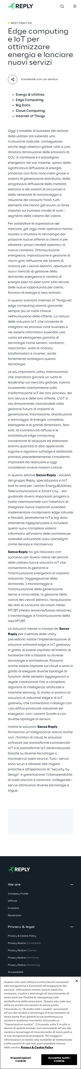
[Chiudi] (76, 980)
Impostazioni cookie (20, 1059)
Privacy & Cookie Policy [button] (22, 936)
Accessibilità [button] (15, 972)
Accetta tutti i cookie (59, 1059)
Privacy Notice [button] (24, 943)
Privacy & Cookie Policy (37, 1047)
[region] (40, 1022)
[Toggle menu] (74, 6)
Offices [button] (12, 901)
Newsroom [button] (14, 915)
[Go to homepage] (20, 6)
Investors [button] (13, 908)
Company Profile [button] (18, 894)
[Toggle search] (62, 6)
